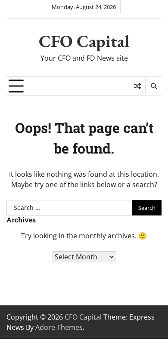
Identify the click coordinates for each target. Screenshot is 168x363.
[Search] (153, 86)
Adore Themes (59, 327)
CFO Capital (84, 41)
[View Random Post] (137, 86)
